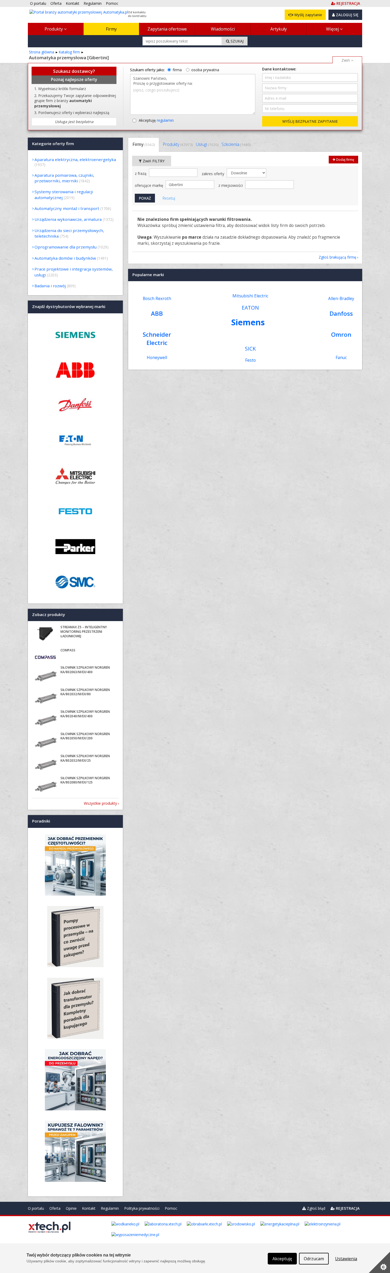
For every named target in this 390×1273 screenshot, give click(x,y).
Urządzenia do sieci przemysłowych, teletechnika (69, 233)
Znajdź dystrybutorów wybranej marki (68, 306)
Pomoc (171, 1208)
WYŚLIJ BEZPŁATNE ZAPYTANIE (310, 121)
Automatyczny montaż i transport (66, 208)
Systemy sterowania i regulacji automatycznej (63, 194)
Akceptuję (156, 120)
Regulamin (110, 1208)
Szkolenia (236, 144)
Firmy (111, 29)
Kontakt (89, 1208)
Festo (250, 360)
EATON (250, 307)
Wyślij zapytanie (307, 14)
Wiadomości (223, 29)
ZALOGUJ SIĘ (346, 14)
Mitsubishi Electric (250, 296)
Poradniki (41, 821)
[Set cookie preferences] (379, 1262)
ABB (157, 313)
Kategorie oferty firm (53, 143)
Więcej (333, 29)
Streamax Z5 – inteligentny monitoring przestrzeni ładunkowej (83, 631)
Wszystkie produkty (100, 803)
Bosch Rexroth (157, 298)
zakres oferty (213, 173)
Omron (341, 334)
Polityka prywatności (141, 1208)
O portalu (36, 1208)
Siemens (248, 322)
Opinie (71, 1208)
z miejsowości (231, 185)
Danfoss (341, 313)
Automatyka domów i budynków (65, 258)
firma (177, 69)
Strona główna (41, 51)
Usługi (207, 144)
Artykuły (278, 29)
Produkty (54, 29)
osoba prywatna (205, 69)
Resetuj (169, 198)
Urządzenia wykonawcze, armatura (68, 219)
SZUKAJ (236, 41)
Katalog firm (69, 51)
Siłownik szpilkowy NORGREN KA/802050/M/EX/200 (85, 736)
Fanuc (341, 357)
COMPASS (67, 650)
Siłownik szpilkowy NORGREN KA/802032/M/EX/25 (85, 758)
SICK (250, 348)
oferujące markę (149, 185)
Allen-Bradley (341, 298)
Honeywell (157, 357)
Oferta (54, 1208)
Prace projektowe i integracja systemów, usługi (73, 271)
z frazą (141, 173)
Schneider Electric (157, 338)
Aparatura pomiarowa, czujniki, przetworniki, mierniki (64, 177)
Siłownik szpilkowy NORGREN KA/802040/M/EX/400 (85, 713)
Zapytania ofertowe (167, 29)
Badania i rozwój (50, 285)
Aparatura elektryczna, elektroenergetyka (75, 159)
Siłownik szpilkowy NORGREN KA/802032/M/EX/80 (85, 692)
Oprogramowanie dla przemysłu (65, 247)
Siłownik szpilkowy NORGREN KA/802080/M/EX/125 (85, 780)
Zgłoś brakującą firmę (337, 257)
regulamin (165, 120)
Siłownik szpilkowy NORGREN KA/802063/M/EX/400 (85, 669)
